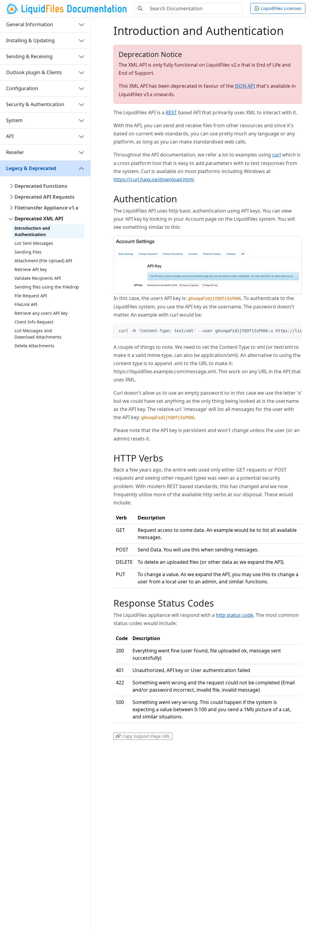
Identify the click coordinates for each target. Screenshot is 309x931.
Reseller (15, 152)
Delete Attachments (34, 346)
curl (276, 154)
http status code (234, 615)
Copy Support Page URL (145, 736)
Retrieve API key (30, 269)
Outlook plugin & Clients (34, 72)
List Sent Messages (33, 243)
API (10, 136)
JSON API (245, 86)
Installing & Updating (30, 40)
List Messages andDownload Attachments (38, 334)
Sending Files (28, 252)
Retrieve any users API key (41, 313)
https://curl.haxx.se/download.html (153, 179)
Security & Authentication (35, 104)
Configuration (22, 88)
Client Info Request (33, 322)
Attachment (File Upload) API (43, 261)
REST (171, 112)
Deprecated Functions (40, 186)
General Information (29, 24)
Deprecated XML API (38, 218)
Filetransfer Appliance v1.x (46, 207)
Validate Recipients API (37, 278)
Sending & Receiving (29, 56)
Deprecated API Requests (44, 197)
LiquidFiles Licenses (280, 8)
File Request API (30, 295)
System (14, 120)
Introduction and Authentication (32, 231)
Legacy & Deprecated (31, 168)
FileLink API (25, 304)
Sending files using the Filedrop (46, 287)
